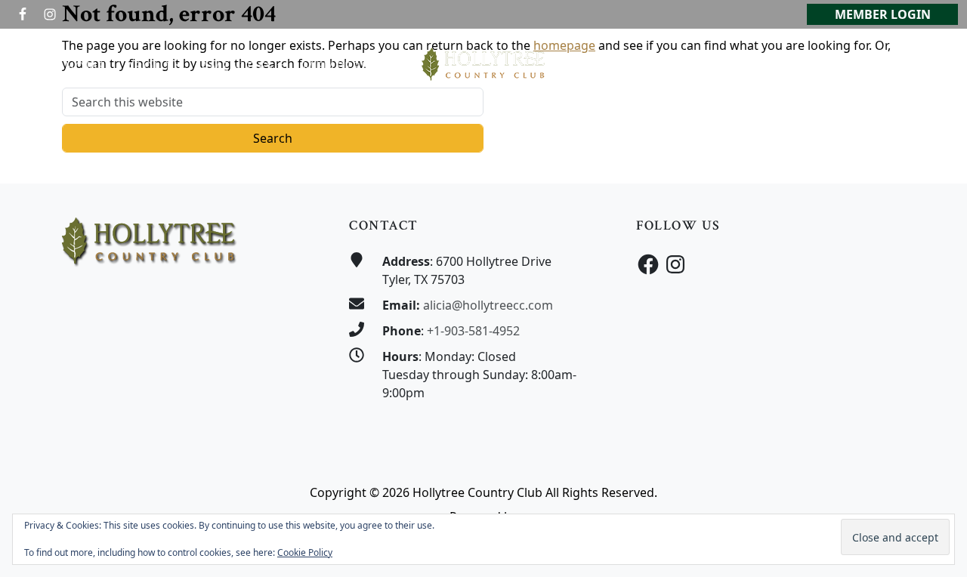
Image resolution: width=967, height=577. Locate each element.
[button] (154, 66)
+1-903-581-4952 (473, 330)
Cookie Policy (304, 552)
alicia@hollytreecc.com (488, 305)
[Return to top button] (937, 155)
